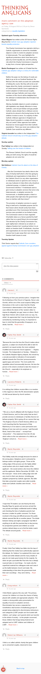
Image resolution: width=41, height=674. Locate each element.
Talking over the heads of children (19, 148)
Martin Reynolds (14, 449)
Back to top (20, 668)
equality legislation (18, 31)
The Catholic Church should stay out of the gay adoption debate (20, 135)
